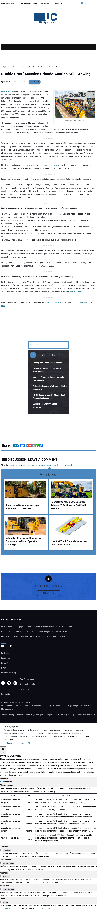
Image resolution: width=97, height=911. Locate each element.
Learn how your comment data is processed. (53, 465)
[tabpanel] (48, 815)
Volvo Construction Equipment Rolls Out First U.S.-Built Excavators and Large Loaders (37, 626)
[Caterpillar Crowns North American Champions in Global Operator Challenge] (25, 526)
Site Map (91, 714)
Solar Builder (25, 705)
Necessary (7, 781)
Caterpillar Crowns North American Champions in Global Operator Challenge (23, 541)
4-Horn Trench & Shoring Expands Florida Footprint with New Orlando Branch (33, 636)
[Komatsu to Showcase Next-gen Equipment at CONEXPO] (25, 489)
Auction (75, 302)
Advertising (45, 3)
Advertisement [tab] (6, 885)
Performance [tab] (5, 859)
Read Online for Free (28, 3)
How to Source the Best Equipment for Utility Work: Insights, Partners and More (34, 631)
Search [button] (82, 3)
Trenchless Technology (42, 705)
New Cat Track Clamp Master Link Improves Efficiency (69, 543)
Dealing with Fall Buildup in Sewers (47, 362)
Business (5, 653)
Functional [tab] (4, 846)
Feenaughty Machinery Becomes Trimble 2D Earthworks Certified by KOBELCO (69, 505)
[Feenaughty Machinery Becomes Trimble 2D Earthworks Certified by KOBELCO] (71, 489)
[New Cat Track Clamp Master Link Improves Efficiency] (71, 526)
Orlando (82, 302)
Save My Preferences (26, 908)
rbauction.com (51, 165)
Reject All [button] (7, 908)
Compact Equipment (9, 705)
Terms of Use (80, 714)
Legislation (6, 663)
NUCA (3, 668)
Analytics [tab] (4, 873)
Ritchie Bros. (6, 91)
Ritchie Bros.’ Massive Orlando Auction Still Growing (46, 74)
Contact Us (58, 3)
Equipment (5, 658)
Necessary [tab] (4, 778)
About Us (45, 714)
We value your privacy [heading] (11, 727)
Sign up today (48, 593)
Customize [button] (11, 743)
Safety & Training (8, 672)
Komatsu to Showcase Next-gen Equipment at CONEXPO (22, 507)
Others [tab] (3, 898)
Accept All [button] (25, 743)
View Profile (34, 82)
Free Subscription (8, 3)
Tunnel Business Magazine (64, 705)
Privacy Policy (67, 714)
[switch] (1, 850)
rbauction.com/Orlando (56, 302)
